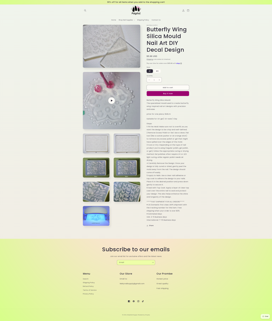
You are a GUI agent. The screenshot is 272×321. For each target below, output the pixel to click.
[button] (85, 10)
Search (86, 279)
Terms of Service (90, 290)
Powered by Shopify (144, 315)
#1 (150, 71)
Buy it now (168, 93)
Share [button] (151, 225)
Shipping (150, 59)
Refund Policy (88, 286)
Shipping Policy (89, 283)
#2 (157, 71)
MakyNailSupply (132, 315)
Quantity (150, 76)
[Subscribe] (152, 262)
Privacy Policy (88, 294)
